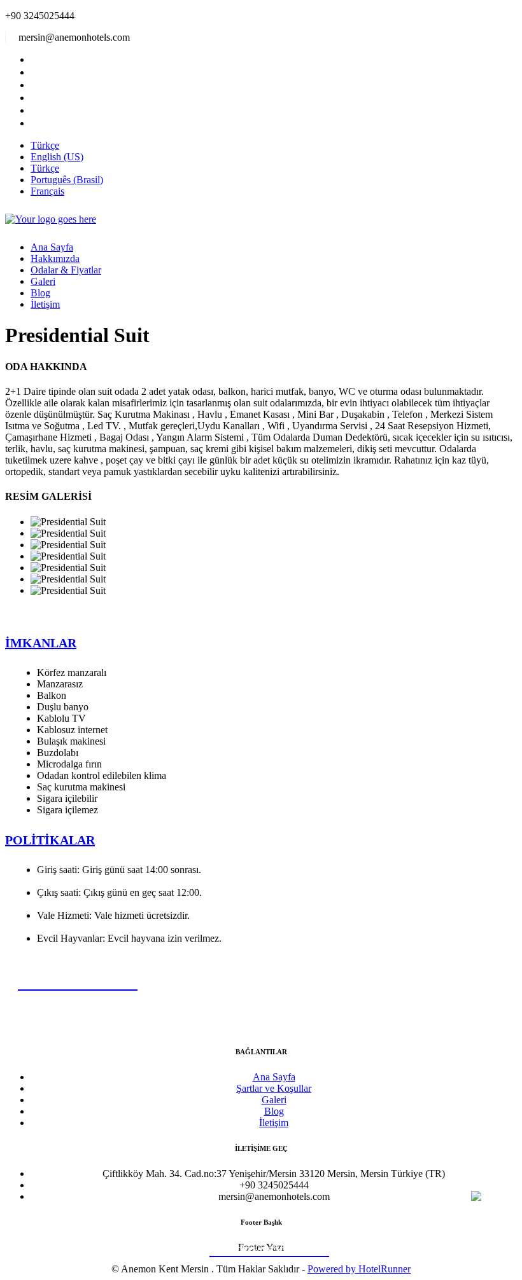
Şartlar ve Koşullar (273, 1088)
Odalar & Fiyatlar (66, 270)
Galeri (43, 281)
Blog (40, 292)
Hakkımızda (55, 258)
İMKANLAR (40, 643)
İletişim (45, 304)
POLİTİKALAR (50, 840)
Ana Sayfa (52, 247)
